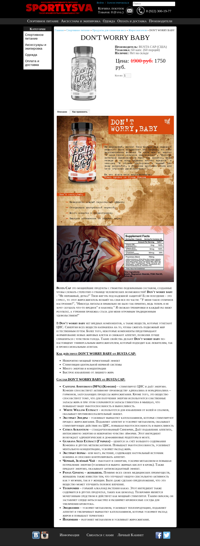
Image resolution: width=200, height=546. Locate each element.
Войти (100, 2)
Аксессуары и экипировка (80, 21)
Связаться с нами (100, 535)
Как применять (80, 112)
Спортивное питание (43, 21)
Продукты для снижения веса (109, 30)
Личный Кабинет (131, 535)
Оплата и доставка (132, 21)
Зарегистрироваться (118, 2)
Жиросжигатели (137, 30)
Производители (160, 21)
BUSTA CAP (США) (153, 47)
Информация (69, 535)
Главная (59, 30)
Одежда (109, 21)
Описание (62, 112)
